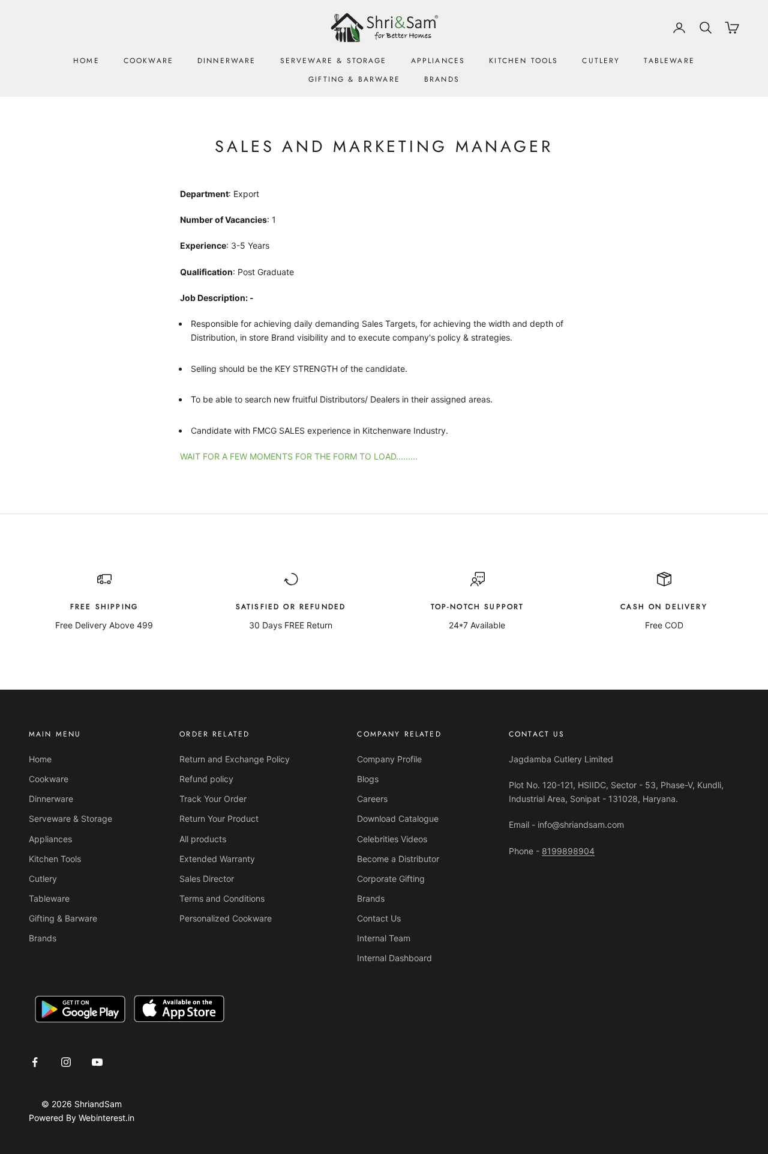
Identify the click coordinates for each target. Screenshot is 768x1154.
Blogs (368, 779)
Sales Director (206, 878)
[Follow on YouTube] (97, 1062)
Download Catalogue (398, 818)
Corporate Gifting (391, 878)
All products (202, 839)
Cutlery (601, 60)
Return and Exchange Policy (234, 759)
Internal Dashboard (394, 958)
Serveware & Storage (333, 60)
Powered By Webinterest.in (81, 1118)
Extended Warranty (217, 859)
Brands (442, 79)
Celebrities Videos (392, 839)
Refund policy (206, 779)
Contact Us (379, 918)
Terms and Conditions (222, 898)
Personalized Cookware (225, 918)
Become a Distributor (398, 859)
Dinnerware (226, 60)
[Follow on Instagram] (66, 1062)
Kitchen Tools (523, 60)
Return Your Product (219, 818)
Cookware (148, 60)
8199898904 (568, 851)
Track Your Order (213, 799)
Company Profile (389, 759)
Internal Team (383, 938)
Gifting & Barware (354, 79)
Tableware (669, 60)
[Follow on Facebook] (35, 1062)
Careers (372, 799)
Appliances (438, 60)
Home (86, 60)
